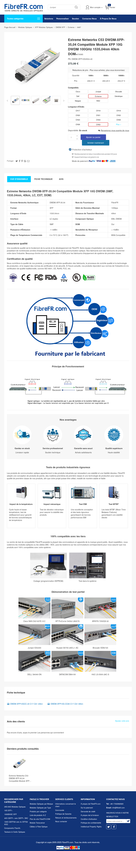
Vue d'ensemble (19, 179)
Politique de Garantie (63, 814)
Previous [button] (8, 100)
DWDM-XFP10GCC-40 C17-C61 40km (26, 703)
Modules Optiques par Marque (41, 804)
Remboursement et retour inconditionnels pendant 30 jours (95, 154)
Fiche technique (43, 179)
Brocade (118, 91)
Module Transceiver (37, 822)
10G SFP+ (8, 810)
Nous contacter (61, 821)
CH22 (118, 115)
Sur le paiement (87, 807)
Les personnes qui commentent (50, 732)
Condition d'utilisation (89, 819)
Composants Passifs (12, 828)
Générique (118, 96)
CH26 (78, 124)
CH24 (98, 119)
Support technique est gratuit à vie (86, 157)
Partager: (10, 161)
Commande (59, 810)
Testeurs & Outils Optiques (14, 832)
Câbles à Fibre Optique (38, 826)
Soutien (75, 18)
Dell (77, 96)
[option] (15, 100)
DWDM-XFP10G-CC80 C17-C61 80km (67, 703)
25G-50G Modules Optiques (15, 806)
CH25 (118, 119)
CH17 (78, 110)
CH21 (98, 115)
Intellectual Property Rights (91, 826)
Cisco (78, 91)
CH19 (118, 110)
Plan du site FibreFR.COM (40, 819)
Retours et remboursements (66, 817)
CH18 (98, 110)
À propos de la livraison (90, 815)
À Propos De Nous (108, 18)
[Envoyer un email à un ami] (28, 161)
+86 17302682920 (116, 804)
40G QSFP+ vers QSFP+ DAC (16, 818)
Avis (61, 179)
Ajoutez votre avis (122, 721)
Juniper (98, 91)
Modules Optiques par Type (40, 807)
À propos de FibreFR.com (91, 804)
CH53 (98, 124)
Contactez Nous (89, 18)
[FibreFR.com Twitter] (108, 826)
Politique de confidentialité (91, 822)
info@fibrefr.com (118, 807)
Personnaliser (62, 18)
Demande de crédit (88, 811)
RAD (98, 101)
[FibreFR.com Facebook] (114, 826)
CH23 (78, 119)
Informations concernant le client (65, 805)
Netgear (78, 101)
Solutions (48, 18)
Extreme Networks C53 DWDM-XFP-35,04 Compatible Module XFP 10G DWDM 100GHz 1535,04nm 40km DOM (19, 778)
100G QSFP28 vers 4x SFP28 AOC (16, 823)
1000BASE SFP (10, 814)
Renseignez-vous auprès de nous (115, 130)
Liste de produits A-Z (38, 815)
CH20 (78, 115)
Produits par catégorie (38, 811)
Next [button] (63, 100)
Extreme (98, 96)
